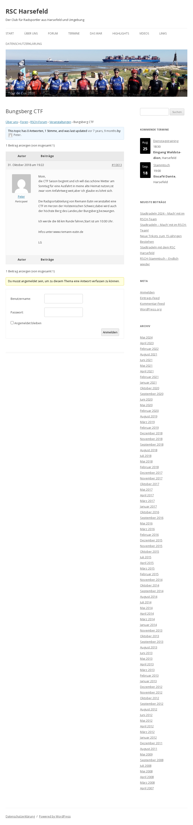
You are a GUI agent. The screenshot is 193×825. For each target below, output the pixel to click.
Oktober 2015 (149, 551)
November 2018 (151, 439)
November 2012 (151, 692)
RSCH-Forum (38, 122)
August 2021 (148, 354)
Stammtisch (161, 165)
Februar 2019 (149, 427)
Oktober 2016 (149, 512)
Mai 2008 (146, 771)
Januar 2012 (148, 737)
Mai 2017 (146, 489)
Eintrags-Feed (150, 298)
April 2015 (147, 563)
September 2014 (151, 591)
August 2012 (148, 709)
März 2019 (147, 422)
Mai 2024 (146, 337)
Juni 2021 (146, 360)
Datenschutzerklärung (24, 44)
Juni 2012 (146, 715)
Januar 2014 (148, 625)
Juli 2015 (145, 557)
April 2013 (147, 664)
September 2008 (151, 760)
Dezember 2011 (151, 743)
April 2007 (147, 788)
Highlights (121, 33)
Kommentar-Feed (152, 303)
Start (10, 33)
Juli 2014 (145, 602)
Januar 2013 (148, 681)
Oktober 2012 (149, 698)
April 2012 (147, 726)
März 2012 (147, 732)
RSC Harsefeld (27, 11)
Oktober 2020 (149, 388)
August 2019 (148, 416)
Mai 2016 (146, 523)
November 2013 (151, 630)
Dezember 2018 (151, 433)
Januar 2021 (148, 382)
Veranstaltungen (60, 122)
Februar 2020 (149, 411)
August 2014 (148, 596)
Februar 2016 (149, 534)
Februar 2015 (149, 574)
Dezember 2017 (151, 472)
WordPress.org (150, 309)
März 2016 (147, 529)
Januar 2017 (148, 506)
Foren (24, 122)
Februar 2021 (149, 377)
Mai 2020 (146, 405)
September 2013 (151, 642)
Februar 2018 (149, 467)
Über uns (31, 33)
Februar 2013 (149, 675)
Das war (96, 33)
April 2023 (147, 343)
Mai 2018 (146, 461)
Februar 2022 (149, 349)
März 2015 (147, 568)
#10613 (117, 165)
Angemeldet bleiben (27, 323)
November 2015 (151, 546)
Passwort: (17, 312)
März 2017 (147, 501)
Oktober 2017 (149, 484)
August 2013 (148, 647)
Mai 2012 (146, 720)
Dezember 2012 (151, 687)
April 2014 (147, 613)
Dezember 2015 (151, 540)
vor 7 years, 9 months (102, 131)
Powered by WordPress (55, 816)
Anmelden (110, 332)
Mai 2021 (146, 365)
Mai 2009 (146, 754)
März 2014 (147, 619)
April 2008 (147, 777)
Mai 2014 (146, 608)
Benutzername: (21, 299)
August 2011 (148, 749)
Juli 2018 (145, 456)
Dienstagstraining (165, 141)
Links (163, 33)
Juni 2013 (146, 653)
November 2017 (151, 478)
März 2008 (147, 782)
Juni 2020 (146, 399)
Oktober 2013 (149, 636)
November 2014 (151, 580)
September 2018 (151, 444)
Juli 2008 (145, 765)
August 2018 (148, 450)
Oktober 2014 (149, 585)
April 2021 (147, 371)
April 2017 (147, 495)
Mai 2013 (146, 658)
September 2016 (151, 518)
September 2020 (151, 394)
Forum (53, 33)
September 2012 (151, 704)
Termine (74, 33)
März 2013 (147, 670)
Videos (144, 33)
